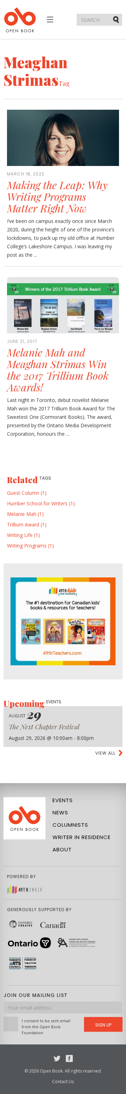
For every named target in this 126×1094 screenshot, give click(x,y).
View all (105, 753)
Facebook (69, 1058)
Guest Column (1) (27, 493)
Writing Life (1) (23, 535)
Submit (116, 19)
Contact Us (63, 1082)
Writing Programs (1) (30, 545)
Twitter (57, 1058)
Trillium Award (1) (27, 524)
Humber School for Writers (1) (41, 503)
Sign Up (103, 1025)
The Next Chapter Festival (44, 727)
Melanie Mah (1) (25, 514)
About (62, 849)
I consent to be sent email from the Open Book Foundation (46, 1026)
